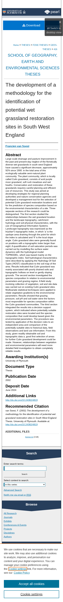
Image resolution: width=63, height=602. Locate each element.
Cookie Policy (22, 572)
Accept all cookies (31, 584)
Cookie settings (17, 569)
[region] (31, 572)
